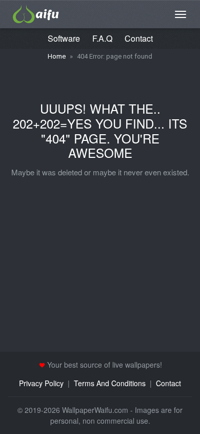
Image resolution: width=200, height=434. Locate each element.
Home (57, 56)
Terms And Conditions (110, 383)
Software (64, 38)
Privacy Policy (41, 383)
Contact (139, 38)
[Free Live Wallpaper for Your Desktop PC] (36, 13)
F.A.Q (102, 38)
